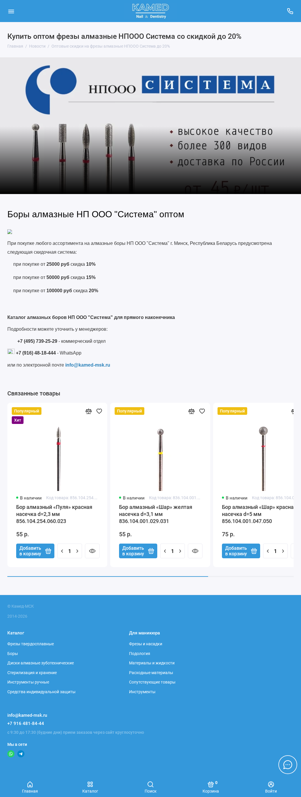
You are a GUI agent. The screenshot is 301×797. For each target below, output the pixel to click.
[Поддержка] (290, 11)
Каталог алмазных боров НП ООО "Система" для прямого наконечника (91, 317)
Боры (12, 653)
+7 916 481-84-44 (25, 723)
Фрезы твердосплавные (30, 643)
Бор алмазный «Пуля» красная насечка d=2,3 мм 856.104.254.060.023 (54, 514)
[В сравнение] (88, 411)
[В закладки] (99, 411)
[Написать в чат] (288, 764)
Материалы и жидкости (152, 663)
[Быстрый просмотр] (92, 551)
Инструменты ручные (28, 682)
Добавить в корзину (30, 551)
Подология (139, 653)
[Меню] (11, 11)
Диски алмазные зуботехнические (40, 663)
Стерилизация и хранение (32, 672)
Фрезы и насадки (145, 643)
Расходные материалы (151, 672)
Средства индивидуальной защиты (41, 691)
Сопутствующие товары (152, 682)
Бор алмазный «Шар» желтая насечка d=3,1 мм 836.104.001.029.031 (155, 514)
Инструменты (142, 691)
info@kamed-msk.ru (87, 364)
